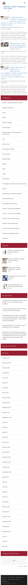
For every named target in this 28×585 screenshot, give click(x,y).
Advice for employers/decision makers (12, 102)
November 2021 (6, 521)
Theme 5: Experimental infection (11, 228)
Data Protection (11, 577)
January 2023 (5, 452)
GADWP (25, 566)
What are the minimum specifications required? (14, 268)
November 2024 (6, 363)
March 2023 (5, 442)
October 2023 (6, 412)
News (3, 169)
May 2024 (4, 383)
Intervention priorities (8, 149)
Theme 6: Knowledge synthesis (10, 233)
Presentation (5, 179)
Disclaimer (3, 577)
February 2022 (6, 507)
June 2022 (5, 487)
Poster (4, 174)
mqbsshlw (4, 27)
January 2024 (5, 402)
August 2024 (5, 373)
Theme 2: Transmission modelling (11, 213)
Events (14, 51)
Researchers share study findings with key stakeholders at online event (18, 46)
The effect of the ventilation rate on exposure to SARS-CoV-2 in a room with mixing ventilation (14, 302)
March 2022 (5, 502)
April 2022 (5, 497)
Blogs (3, 112)
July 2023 (4, 422)
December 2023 (6, 407)
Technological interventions (9, 203)
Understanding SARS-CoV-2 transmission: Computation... (15, 285)
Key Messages (6, 159)
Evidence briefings (7, 122)
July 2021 (4, 536)
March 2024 (5, 392)
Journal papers (16, 27)
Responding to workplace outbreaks (12, 193)
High (3, 139)
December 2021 (6, 516)
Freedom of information (13, 579)
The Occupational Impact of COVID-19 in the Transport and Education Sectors (14, 309)
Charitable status (5, 581)
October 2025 (6, 358)
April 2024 (5, 387)
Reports (4, 188)
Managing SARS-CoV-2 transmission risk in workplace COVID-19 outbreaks (13, 326)
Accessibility (3, 579)
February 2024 (6, 397)
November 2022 (6, 462)
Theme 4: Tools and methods (10, 223)
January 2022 (5, 511)
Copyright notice (20, 577)
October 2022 (6, 467)
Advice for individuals (8, 107)
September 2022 (6, 472)
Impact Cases (5, 144)
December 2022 (6, 457)
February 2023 (6, 447)
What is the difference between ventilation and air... (16, 259)
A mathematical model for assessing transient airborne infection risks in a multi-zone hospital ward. (14, 21)
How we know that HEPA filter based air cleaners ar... (16, 251)
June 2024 (5, 378)
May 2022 (4, 492)
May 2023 (4, 432)
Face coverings (6, 127)
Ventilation (5, 238)
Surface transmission (8, 198)
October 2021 (6, 526)
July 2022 (4, 482)
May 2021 (4, 546)
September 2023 (6, 417)
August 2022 (5, 477)
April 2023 (5, 437)
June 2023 (5, 427)
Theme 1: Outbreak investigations (11, 208)
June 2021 (5, 541)
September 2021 (6, 531)
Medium (4, 164)
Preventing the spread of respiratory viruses (14, 184)
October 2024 (6, 368)
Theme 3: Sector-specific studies (10, 218)
